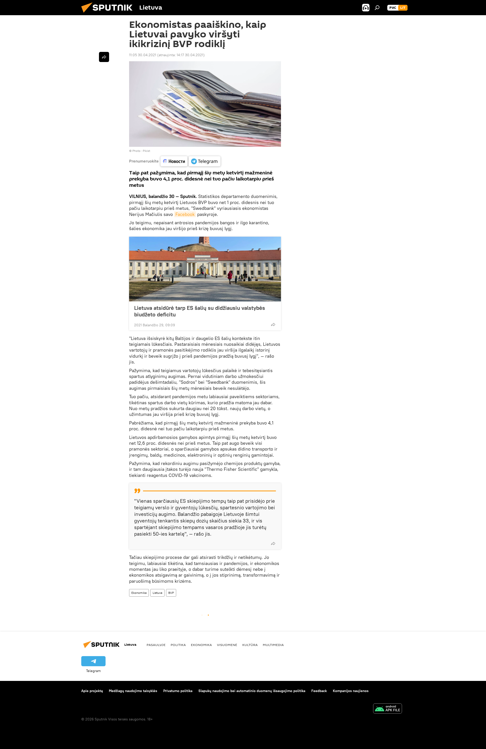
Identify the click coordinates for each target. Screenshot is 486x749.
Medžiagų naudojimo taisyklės (133, 691)
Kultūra (250, 644)
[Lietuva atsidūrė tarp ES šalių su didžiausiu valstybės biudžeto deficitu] (205, 269)
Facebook (185, 214)
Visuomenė (227, 644)
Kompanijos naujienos (351, 691)
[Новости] (174, 161)
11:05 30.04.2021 (142, 55)
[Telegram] (204, 161)
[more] (273, 324)
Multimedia (273, 644)
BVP (171, 593)
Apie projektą (92, 691)
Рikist (146, 151)
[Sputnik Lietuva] (108, 14)
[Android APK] (387, 709)
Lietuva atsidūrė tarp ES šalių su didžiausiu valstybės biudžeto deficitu (199, 311)
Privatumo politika (177, 691)
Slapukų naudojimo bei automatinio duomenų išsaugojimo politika (251, 691)
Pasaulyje (156, 644)
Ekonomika (139, 593)
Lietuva (157, 593)
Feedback (319, 691)
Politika (178, 644)
